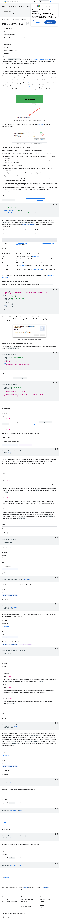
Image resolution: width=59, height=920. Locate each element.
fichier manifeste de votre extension (35, 198)
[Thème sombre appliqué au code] (54, 204)
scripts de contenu (37, 424)
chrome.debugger (22, 243)
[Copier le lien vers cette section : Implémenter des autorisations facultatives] (31, 147)
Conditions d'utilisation (7, 913)
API (28, 19)
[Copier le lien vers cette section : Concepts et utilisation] (21, 67)
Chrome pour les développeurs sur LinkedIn (47, 904)
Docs (3, 6)
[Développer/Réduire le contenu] (13, 29)
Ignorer (38, 22)
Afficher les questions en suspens (9, 901)
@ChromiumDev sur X (45, 899)
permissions (40, 200)
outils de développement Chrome (48, 251)
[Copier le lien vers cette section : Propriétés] (8, 413)
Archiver (23, 904)
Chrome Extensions (13, 6)
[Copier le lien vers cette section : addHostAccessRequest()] (20, 442)
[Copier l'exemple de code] (56, 204)
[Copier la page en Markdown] (25, 23)
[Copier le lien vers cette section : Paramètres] (8, 468)
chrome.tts (20, 263)
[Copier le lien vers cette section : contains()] (9, 533)
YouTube (42, 901)
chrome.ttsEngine (22, 265)
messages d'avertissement (47, 317)
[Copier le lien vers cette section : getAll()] (7, 573)
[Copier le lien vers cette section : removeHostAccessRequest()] (22, 641)
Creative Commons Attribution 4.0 (42, 886)
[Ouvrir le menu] (2, 1)
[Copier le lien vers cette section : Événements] (12, 770)
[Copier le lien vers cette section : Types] (7, 404)
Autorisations (6, 557)
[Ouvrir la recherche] (34, 2)
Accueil (3, 19)
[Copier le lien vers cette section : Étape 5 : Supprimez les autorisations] (22, 373)
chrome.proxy (35, 258)
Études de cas (24, 901)
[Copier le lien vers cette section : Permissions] (11, 409)
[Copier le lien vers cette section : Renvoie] (6, 524)
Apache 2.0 (25, 887)
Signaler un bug (5, 899)
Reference (26, 6)
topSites (40, 124)
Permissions (27, 579)
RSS (41, 907)
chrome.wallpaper (37, 269)
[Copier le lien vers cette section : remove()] (9, 599)
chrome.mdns (35, 256)
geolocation (34, 253)
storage (31, 87)
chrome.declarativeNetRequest (39, 247)
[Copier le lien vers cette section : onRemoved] (11, 830)
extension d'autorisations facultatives (35, 83)
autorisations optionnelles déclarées (40, 59)
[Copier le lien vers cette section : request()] (9, 718)
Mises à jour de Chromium (27, 899)
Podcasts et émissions (26, 906)
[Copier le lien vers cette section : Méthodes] (11, 437)
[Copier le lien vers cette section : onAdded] (9, 775)
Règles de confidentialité (19, 913)
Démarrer (50, 22)
